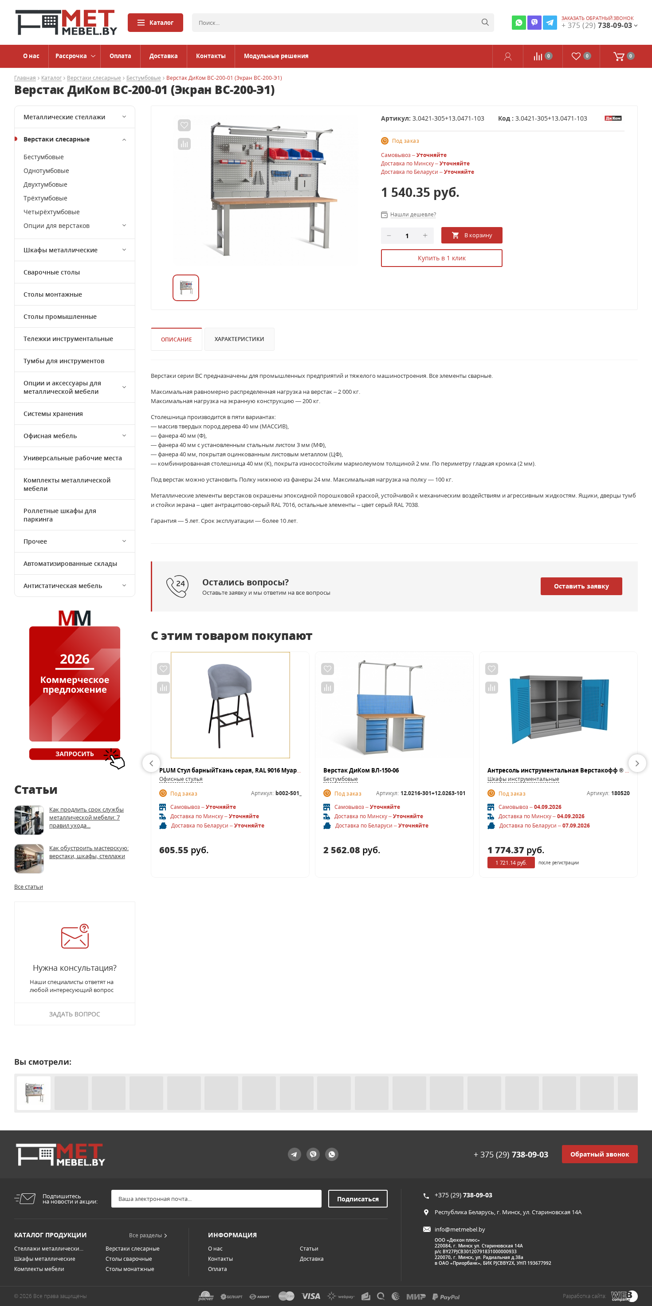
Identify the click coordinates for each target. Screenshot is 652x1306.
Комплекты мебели (39, 1269)
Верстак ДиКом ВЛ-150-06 (361, 770)
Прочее (35, 541)
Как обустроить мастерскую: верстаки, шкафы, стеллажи (89, 852)
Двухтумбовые (45, 184)
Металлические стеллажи (64, 117)
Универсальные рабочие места (73, 458)
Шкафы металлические (61, 250)
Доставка (163, 56)
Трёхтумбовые (45, 198)
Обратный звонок (599, 1154)
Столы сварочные (129, 1259)
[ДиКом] (613, 118)
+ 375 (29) (511, 1154)
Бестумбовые (143, 78)
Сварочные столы (52, 272)
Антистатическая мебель (63, 585)
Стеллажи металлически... (48, 1248)
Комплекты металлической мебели (67, 484)
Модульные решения (276, 56)
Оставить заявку (581, 586)
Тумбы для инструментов (64, 361)
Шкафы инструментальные (523, 779)
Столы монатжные (130, 1269)
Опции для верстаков (57, 225)
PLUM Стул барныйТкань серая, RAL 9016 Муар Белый (238, 770)
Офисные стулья (181, 779)
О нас (31, 56)
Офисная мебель (50, 435)
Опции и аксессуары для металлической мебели (62, 387)
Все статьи (28, 886)
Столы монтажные (53, 294)
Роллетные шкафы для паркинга (60, 514)
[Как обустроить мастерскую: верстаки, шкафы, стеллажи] (29, 859)
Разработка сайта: (584, 1296)
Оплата (120, 56)
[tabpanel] (265, 190)
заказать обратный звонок (598, 18)
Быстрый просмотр (230, 709)
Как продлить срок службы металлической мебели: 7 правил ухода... (86, 817)
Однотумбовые (46, 170)
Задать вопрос (74, 1014)
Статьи (309, 1248)
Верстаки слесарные (94, 78)
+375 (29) (463, 1195)
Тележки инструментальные (68, 338)
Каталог (161, 23)
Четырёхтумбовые (52, 212)
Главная (25, 78)
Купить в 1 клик (442, 258)
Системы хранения (53, 413)
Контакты (211, 56)
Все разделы (145, 1235)
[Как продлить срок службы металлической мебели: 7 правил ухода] (29, 820)
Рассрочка (71, 56)
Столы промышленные (60, 316)
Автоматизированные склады (70, 563)
